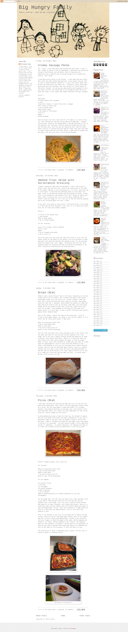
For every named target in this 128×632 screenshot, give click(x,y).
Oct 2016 (96, 268)
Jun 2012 (96, 294)
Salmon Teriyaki (103, 202)
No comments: (70, 170)
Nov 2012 (96, 285)
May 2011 (96, 323)
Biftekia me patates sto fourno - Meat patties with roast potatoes (105, 186)
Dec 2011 (96, 307)
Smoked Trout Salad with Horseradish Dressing (56, 182)
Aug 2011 (96, 316)
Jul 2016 (96, 274)
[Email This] (78, 170)
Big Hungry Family (45, 7)
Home (63, 616)
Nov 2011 (96, 310)
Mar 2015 (96, 276)
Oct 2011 (96, 312)
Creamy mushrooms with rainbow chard (105, 240)
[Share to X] (81, 170)
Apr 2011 (96, 325)
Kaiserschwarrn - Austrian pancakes (105, 166)
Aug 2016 (96, 272)
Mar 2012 (96, 301)
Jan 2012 (96, 305)
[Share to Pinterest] (84, 170)
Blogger (73, 628)
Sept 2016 (97, 270)
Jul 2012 (96, 292)
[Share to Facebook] (83, 170)
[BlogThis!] (79, 170)
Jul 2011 (96, 318)
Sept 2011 (97, 314)
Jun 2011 (96, 321)
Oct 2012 (96, 287)
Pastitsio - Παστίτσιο (104, 92)
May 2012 (96, 296)
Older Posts (85, 616)
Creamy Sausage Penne (53, 65)
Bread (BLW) (46, 292)
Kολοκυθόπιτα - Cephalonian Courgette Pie (105, 148)
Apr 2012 (96, 298)
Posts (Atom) (50, 619)
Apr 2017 (96, 261)
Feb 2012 (96, 303)
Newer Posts (41, 616)
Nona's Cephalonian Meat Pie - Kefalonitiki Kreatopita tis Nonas (105, 129)
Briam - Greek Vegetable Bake (104, 75)
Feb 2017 (96, 263)
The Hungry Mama (25, 64)
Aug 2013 (96, 281)
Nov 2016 (96, 265)
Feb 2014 (96, 279)
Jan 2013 (96, 283)
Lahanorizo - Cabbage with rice (105, 109)
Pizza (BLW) (46, 400)
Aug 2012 (96, 290)
